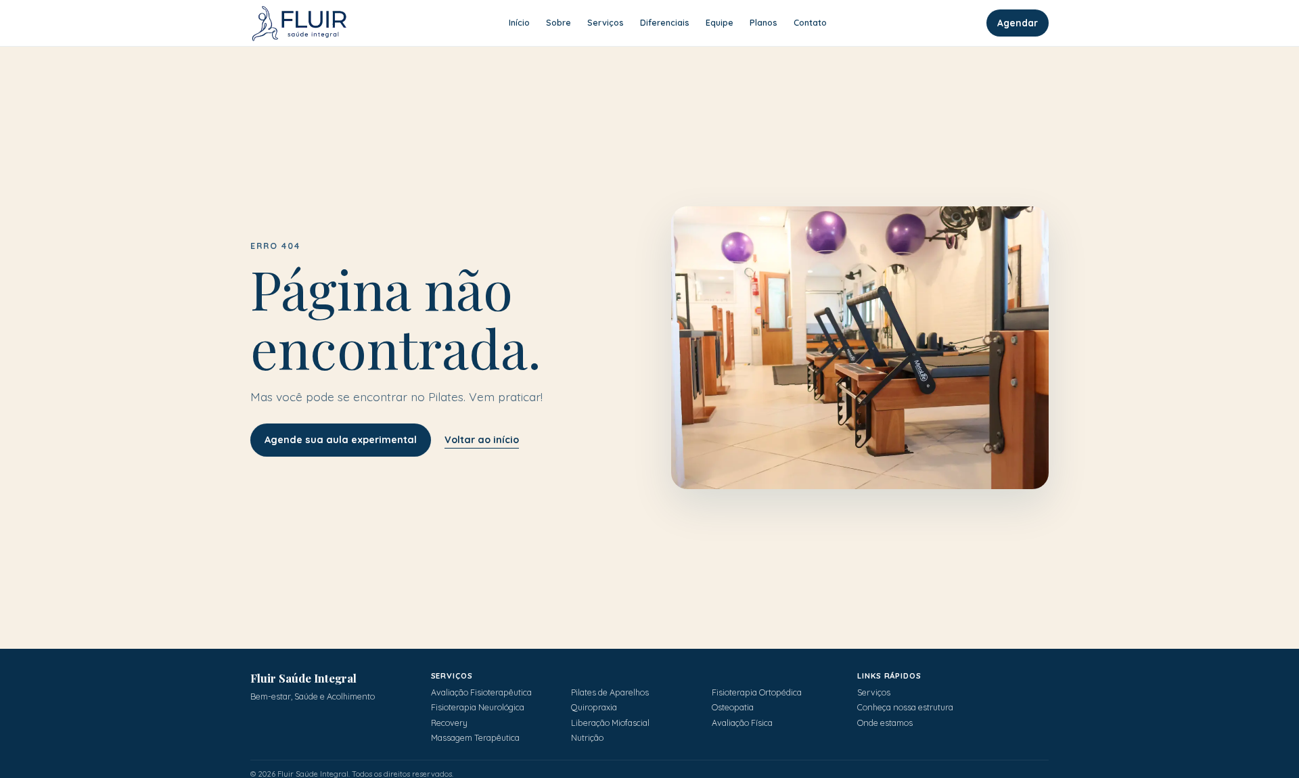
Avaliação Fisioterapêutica (481, 692)
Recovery (449, 723)
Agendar (1017, 22)
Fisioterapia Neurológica (477, 707)
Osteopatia (733, 707)
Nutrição (587, 738)
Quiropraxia (594, 707)
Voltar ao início (482, 440)
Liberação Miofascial (610, 723)
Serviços (873, 692)
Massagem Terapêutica (475, 738)
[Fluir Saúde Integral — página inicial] (299, 23)
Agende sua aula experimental (341, 440)
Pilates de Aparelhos (610, 692)
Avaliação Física (742, 723)
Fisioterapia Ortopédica (757, 692)
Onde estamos (885, 723)
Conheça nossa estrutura (905, 707)
